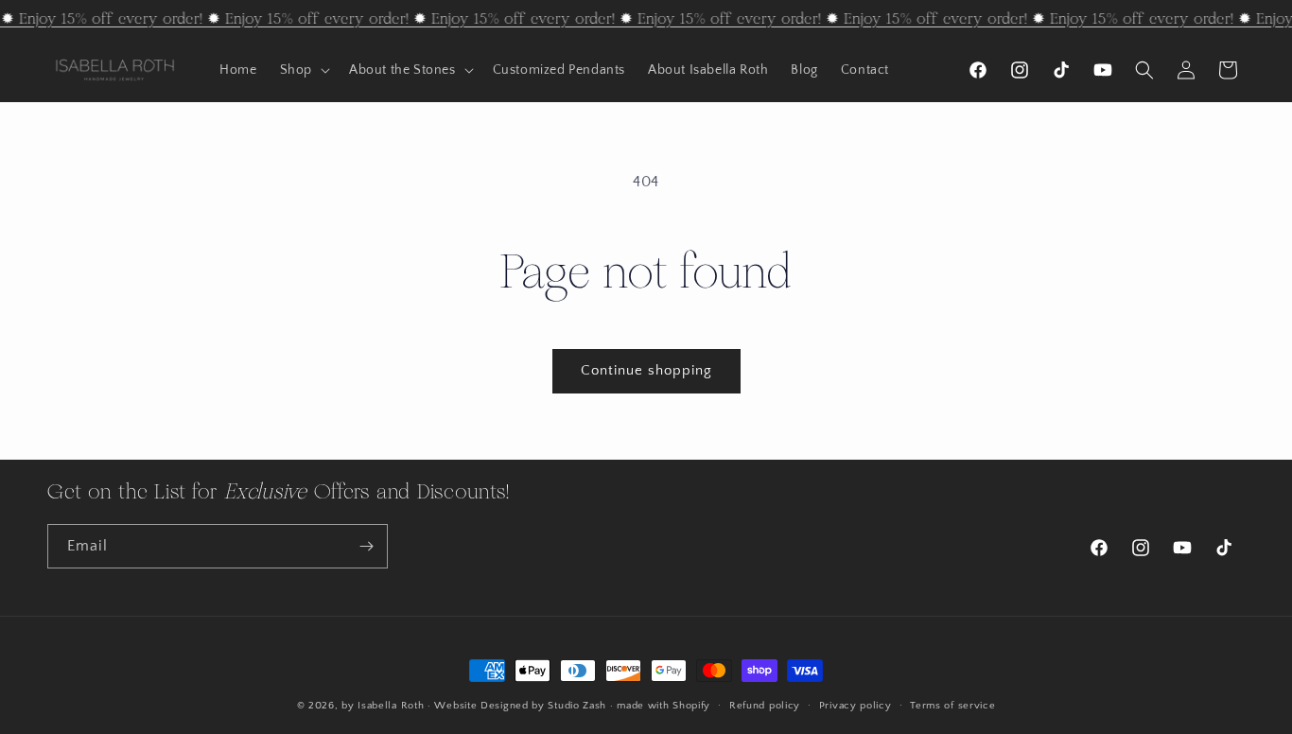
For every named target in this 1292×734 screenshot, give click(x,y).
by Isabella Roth (382, 705)
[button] (303, 70)
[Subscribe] (366, 546)
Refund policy (764, 704)
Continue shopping (646, 370)
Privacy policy (855, 704)
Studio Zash (577, 705)
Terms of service (952, 704)
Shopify (691, 705)
